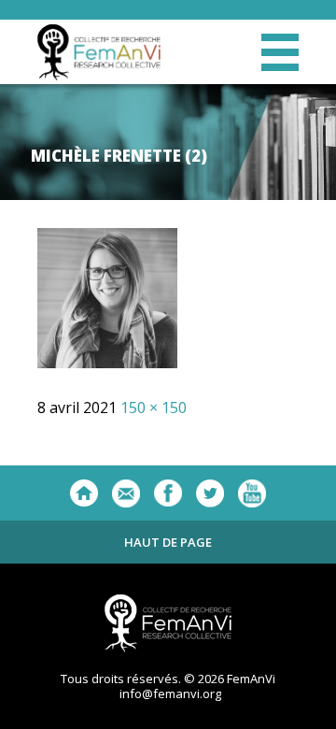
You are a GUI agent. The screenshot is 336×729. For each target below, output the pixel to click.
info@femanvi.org (170, 693)
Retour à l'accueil (84, 493)
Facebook (168, 493)
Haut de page (168, 542)
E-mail (126, 493)
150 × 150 (153, 407)
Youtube (252, 493)
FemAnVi (99, 52)
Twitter (210, 493)
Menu (280, 52)
